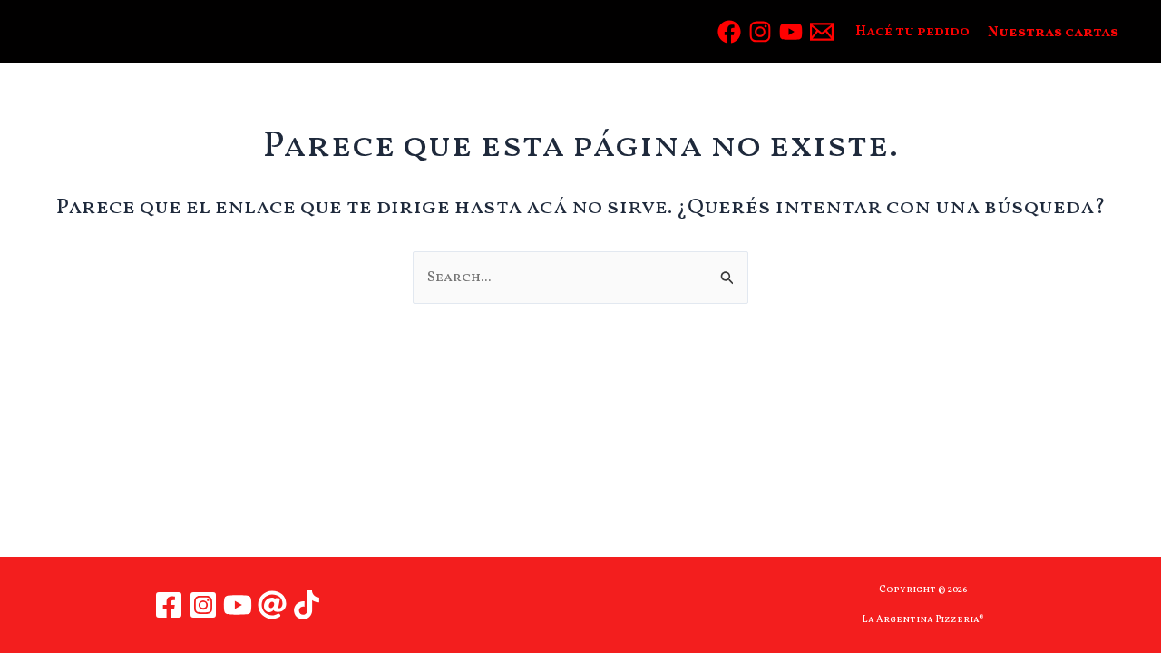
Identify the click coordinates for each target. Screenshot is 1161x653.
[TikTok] (306, 604)
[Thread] (272, 604)
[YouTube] (791, 31)
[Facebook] (729, 31)
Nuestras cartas (1053, 33)
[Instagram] (760, 31)
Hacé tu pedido (912, 32)
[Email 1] (821, 31)
